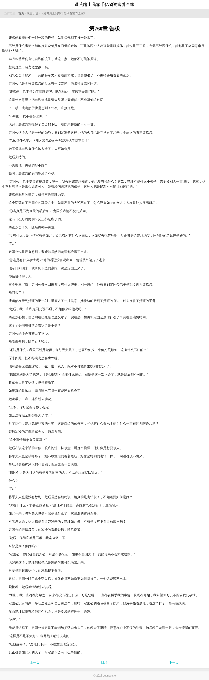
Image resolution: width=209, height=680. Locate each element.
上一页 (35, 662)
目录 (104, 662)
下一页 (174, 662)
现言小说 (32, 13)
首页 (21, 13)
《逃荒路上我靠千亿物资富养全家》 (64, 13)
